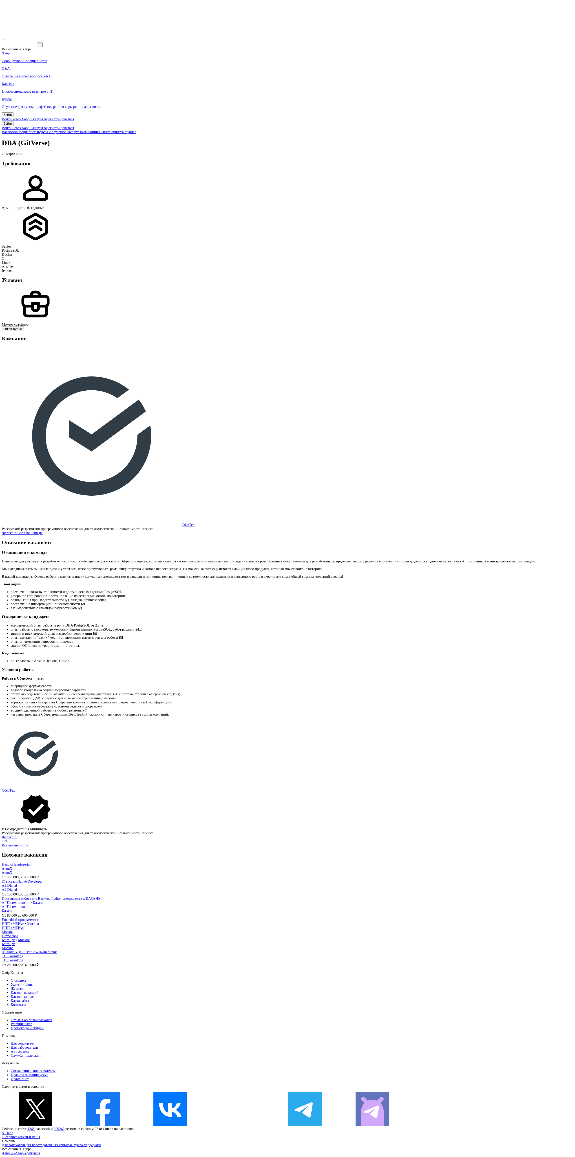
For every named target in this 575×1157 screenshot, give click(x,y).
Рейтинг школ (21, 1024)
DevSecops (10, 936)
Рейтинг (103, 132)
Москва (33, 924)
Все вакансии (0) (30, 533)
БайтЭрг (8, 940)
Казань (38, 902)
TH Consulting (12, 956)
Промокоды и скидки (27, 1028)
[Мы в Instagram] (237, 1125)
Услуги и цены (22, 984)
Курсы (35, 1153)
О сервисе (18, 980)
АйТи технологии (16, 902)
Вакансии (9, 132)
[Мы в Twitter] (35, 1125)
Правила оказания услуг (29, 1075)
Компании (89, 132)
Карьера (24, 1153)
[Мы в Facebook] (103, 1125)
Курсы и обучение (52, 132)
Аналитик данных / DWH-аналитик (29, 952)
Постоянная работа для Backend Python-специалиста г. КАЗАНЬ (51, 898)
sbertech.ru (9, 533)
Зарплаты (117, 132)
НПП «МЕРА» (13, 924)
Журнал (130, 132)
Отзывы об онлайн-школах (31, 1020)
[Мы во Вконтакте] (170, 1125)
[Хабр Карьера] (19, 45)
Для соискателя (22, 1043)
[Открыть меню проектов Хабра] (3, 39)
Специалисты (27, 132)
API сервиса (20, 1051)
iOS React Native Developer (22, 881)
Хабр (6, 1153)
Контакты (18, 1005)
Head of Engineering (16, 864)
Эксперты (73, 132)
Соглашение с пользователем (33, 1071)
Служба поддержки (26, 1055)
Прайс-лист (20, 1079)
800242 (59, 1129)
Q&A (14, 1153)
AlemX (7, 868)
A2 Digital (9, 885)
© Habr (7, 1133)
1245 (31, 1129)
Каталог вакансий (24, 992)
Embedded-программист (20, 920)
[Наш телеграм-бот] (372, 1125)
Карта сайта (20, 1001)
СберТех (188, 525)
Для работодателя (24, 1047)
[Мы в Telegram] (305, 1125)
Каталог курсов (23, 996)
